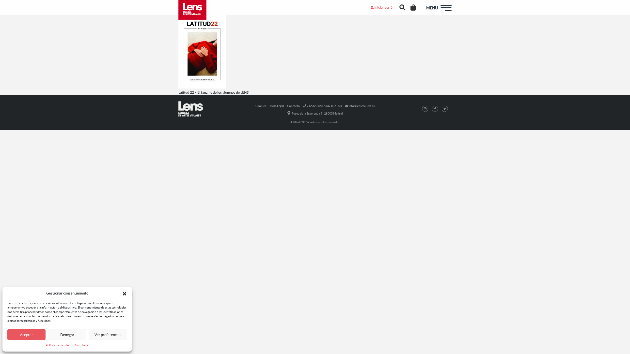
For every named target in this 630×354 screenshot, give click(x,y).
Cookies (260, 105)
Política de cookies (57, 345)
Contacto (293, 105)
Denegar (67, 335)
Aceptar (26, 335)
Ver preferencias (107, 335)
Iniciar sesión (384, 7)
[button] (124, 293)
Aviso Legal (81, 345)
